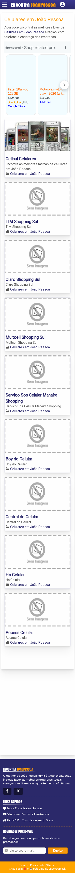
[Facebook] (7, 791)
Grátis (49, 820)
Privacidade (37, 865)
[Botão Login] (62, 4)
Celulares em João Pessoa (24, 32)
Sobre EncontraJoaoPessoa (24, 808)
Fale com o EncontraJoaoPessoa (27, 814)
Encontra (33, 4)
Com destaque (32, 820)
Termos (23, 865)
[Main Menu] (4, 4)
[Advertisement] (37, 713)
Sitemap (51, 865)
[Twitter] (18, 791)
